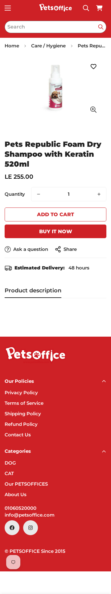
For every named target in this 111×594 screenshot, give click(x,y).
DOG (10, 463)
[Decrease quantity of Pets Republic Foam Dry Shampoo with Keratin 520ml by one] (38, 194)
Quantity (15, 194)
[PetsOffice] (55, 8)
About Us (16, 494)
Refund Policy (21, 424)
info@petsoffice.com (30, 515)
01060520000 (20, 508)
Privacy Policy (21, 392)
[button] (99, 8)
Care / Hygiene (48, 46)
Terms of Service (24, 403)
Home (12, 46)
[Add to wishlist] (93, 67)
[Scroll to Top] (100, 561)
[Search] (101, 27)
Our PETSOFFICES (26, 484)
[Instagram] (30, 527)
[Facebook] (12, 527)
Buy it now (55, 231)
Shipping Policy (23, 414)
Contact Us (18, 435)
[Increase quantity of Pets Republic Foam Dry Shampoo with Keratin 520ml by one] (99, 194)
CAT (9, 473)
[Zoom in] (93, 110)
